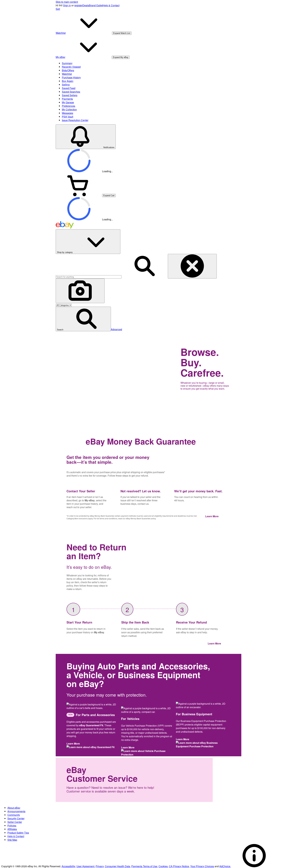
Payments (67, 99)
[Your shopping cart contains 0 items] (79, 195)
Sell (58, 9)
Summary (67, 63)
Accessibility (68, 866)
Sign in (67, 5)
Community (13, 815)
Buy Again (67, 81)
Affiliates (12, 829)
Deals (85, 5)
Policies (11, 825)
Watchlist (67, 74)
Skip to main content (67, 2)
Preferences (68, 106)
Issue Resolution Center (75, 120)
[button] (83, 319)
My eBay (90, 500)
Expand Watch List (121, 33)
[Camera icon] (80, 291)
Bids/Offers (68, 70)
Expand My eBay (120, 57)
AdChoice (225, 866)
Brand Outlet (96, 5)
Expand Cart (108, 195)
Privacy (100, 866)
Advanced (116, 329)
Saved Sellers (69, 95)
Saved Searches (71, 91)
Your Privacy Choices (202, 866)
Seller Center (14, 822)
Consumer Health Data (117, 866)
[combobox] (88, 277)
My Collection (69, 109)
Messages (67, 113)
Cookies (163, 866)
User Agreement (85, 866)
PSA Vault (67, 116)
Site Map (12, 840)
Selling (66, 84)
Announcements (16, 811)
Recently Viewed (71, 67)
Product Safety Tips (18, 832)
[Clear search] (192, 266)
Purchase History (71, 77)
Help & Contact (111, 5)
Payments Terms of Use (144, 866)
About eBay (13, 808)
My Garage (68, 102)
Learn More (212, 516)
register (78, 5)
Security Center (15, 818)
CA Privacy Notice (179, 866)
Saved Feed (68, 88)
